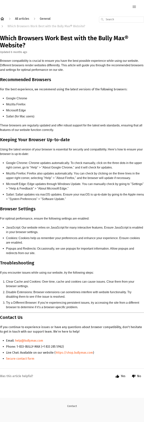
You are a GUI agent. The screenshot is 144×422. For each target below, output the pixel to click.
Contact (72, 406)
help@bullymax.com (29, 340)
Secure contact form (20, 358)
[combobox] (121, 20)
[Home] (2, 19)
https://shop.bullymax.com (74, 352)
